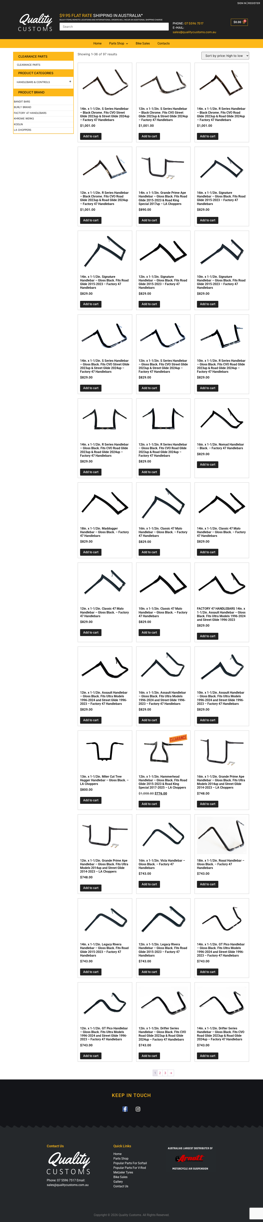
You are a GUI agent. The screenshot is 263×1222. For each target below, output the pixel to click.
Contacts (163, 43)
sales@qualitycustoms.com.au (194, 32)
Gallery (118, 1181)
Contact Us (120, 1186)
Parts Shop (116, 43)
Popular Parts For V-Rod (129, 1168)
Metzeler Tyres (123, 1172)
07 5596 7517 (193, 23)
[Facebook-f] (125, 1109)
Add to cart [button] (90, 136)
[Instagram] (138, 1109)
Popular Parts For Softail (130, 1163)
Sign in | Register (248, 3)
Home (97, 43)
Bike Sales (143, 43)
